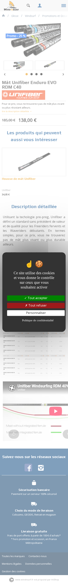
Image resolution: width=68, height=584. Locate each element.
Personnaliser (36, 313)
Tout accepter (37, 298)
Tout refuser (37, 305)
